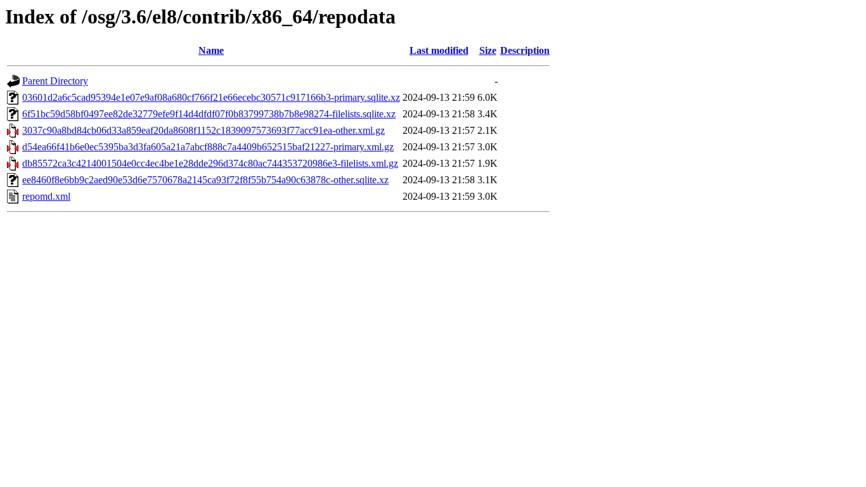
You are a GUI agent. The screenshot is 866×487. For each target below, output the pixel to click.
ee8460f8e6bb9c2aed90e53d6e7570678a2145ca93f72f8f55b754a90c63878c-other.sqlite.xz (205, 179)
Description (525, 50)
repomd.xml (46, 196)
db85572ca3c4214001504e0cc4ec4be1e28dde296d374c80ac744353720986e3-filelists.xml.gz (210, 163)
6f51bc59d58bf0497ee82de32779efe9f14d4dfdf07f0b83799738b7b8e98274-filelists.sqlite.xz (209, 113)
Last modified (439, 50)
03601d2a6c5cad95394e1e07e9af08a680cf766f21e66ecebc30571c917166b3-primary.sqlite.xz (211, 97)
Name (211, 50)
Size (487, 50)
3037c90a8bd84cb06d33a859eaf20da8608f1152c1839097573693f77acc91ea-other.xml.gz (203, 130)
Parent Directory (55, 80)
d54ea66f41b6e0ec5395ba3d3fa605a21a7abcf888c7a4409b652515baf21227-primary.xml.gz (208, 146)
